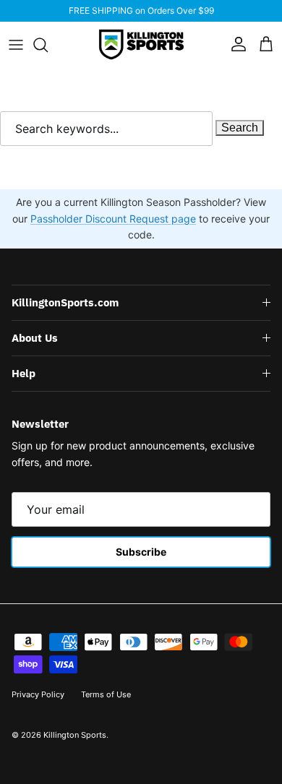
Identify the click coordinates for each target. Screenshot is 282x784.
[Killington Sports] (141, 44)
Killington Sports (74, 735)
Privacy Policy (38, 694)
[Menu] (16, 45)
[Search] (48, 45)
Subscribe (141, 552)
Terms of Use (106, 694)
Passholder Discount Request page (113, 218)
